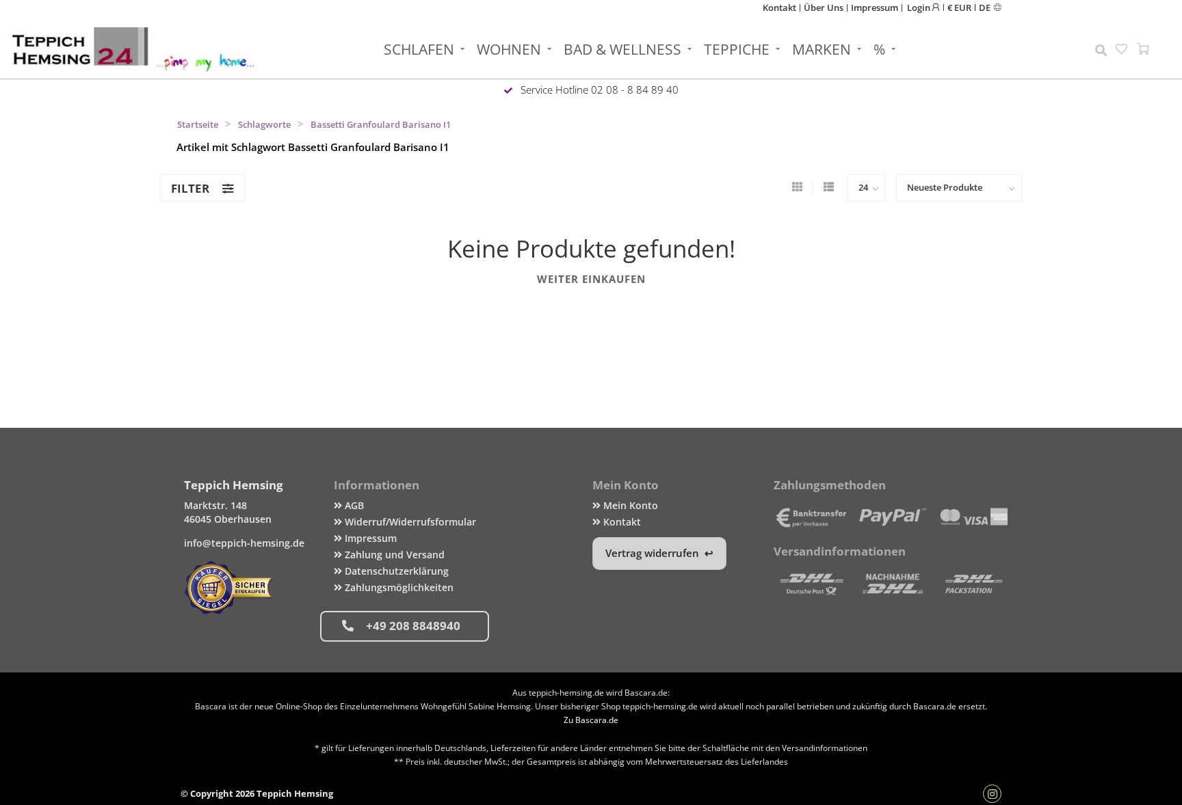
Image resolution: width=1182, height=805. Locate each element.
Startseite (197, 124)
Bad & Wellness (622, 49)
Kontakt (779, 7)
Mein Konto (629, 505)
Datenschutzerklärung (395, 570)
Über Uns (823, 7)
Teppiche (737, 49)
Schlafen (419, 49)
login (919, 7)
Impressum (874, 7)
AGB (353, 505)
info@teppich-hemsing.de (244, 542)
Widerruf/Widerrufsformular (409, 521)
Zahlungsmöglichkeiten (398, 587)
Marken (821, 49)
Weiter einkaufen (591, 279)
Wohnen (509, 49)
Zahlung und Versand (393, 554)
